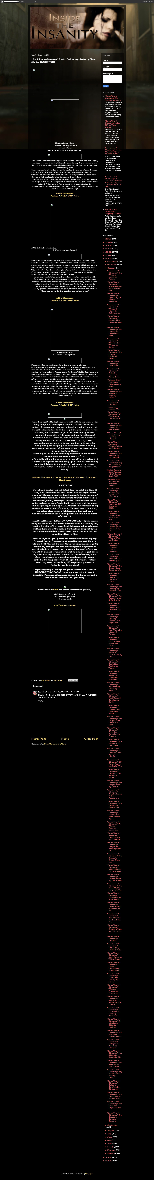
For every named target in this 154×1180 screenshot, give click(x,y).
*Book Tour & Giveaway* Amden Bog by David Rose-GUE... (113, 493)
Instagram (69, 477)
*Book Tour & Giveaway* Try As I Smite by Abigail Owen (114, 464)
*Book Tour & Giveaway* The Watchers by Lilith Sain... (114, 742)
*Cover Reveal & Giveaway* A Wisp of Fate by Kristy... (114, 537)
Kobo (76, 196)
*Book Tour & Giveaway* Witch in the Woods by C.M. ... (113, 343)
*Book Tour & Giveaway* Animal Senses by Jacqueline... (113, 373)
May (109, 1140)
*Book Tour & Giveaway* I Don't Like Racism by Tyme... (113, 664)
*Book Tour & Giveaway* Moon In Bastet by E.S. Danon (114, 1000)
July (109, 1134)
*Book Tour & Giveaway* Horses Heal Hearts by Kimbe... (113, 709)
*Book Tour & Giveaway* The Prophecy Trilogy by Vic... (114, 1033)
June (110, 1137)
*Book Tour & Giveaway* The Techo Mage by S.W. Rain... (114, 1095)
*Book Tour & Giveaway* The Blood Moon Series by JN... (114, 567)
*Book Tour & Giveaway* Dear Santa (113, 363)
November (112, 265)
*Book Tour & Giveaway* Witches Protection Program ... (113, 989)
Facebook (47, 477)
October (111, 268)
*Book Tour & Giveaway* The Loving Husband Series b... (114, 354)
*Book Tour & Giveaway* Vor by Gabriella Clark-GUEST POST (113, 151)
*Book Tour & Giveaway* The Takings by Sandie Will (114, 804)
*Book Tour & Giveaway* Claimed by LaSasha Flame (113, 577)
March (110, 1147)
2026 (108, 239)
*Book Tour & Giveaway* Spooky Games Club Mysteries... (113, 618)
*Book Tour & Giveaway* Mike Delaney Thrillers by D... (114, 868)
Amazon (54, 196)
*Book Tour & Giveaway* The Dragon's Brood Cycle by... (114, 858)
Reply (40, 700)
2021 (108, 255)
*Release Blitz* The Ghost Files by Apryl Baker (114, 383)
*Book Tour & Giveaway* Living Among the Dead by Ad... (114, 906)
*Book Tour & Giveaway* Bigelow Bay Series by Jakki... (113, 687)
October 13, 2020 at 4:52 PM (64, 692)
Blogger (88, 1174)
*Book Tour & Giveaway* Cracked (113, 938)
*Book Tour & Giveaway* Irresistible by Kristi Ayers (114, 896)
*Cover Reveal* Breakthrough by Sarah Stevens (114, 436)
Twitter (58, 477)
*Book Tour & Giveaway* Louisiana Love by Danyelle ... (113, 547)
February (111, 1150)
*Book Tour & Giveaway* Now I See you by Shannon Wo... (114, 286)
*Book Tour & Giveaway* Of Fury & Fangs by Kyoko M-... (114, 763)
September (112, 1125)
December (112, 261)
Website (36, 477)
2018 (108, 1161)
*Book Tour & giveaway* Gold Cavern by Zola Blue (113, 836)
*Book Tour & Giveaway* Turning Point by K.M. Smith (114, 877)
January (111, 1153)
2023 (108, 249)
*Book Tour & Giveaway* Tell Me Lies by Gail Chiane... (114, 1063)
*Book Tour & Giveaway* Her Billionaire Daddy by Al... (114, 1054)
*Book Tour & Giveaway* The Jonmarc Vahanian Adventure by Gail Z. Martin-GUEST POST (113, 182)
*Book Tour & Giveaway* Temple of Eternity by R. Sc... (114, 846)
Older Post (91, 738)
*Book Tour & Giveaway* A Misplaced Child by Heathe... (113, 1023)
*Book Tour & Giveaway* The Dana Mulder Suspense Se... (114, 887)
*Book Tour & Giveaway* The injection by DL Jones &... (114, 454)
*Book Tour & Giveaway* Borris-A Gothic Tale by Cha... (114, 652)
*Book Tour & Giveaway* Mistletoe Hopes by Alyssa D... (113, 675)
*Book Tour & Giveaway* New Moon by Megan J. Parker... (114, 630)
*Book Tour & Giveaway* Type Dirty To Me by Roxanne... (114, 297)
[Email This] (69, 680)
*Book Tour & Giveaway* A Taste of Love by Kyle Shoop (114, 753)
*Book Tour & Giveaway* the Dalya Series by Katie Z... (114, 783)
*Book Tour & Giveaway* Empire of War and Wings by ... (114, 929)
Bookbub (80, 477)
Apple (63, 196)
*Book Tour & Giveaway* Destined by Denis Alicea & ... (114, 320)
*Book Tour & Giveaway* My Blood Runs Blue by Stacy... (114, 1074)
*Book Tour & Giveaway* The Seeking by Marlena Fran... (114, 588)
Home (65, 738)
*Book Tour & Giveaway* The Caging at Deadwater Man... (114, 331)
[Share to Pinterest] (77, 680)
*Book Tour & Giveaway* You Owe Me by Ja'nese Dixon (113, 641)
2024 (108, 245)
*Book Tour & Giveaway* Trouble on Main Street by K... (113, 814)
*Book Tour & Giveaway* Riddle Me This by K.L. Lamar (113, 978)
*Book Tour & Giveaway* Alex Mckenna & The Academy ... (114, 794)
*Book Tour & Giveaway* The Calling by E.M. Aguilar (114, 426)
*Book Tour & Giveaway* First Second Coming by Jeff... (113, 698)
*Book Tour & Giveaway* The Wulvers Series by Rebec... (114, 275)
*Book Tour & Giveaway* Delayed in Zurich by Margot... (113, 1044)
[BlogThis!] (71, 680)
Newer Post (38, 738)
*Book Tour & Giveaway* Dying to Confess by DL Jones (113, 1085)
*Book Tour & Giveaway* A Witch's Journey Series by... (113, 826)
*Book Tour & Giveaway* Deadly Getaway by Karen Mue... (113, 966)
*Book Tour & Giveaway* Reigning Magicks (113, 212)
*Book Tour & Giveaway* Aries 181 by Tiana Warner (112, 124)
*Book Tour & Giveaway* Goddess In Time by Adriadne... (113, 1012)
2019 (108, 1157)
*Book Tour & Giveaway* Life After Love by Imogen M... (113, 405)
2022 (108, 252)
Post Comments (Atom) (55, 744)
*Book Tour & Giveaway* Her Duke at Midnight (113, 98)
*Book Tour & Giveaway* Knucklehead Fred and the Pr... (113, 918)
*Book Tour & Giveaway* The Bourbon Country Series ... (114, 1117)
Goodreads (65, 480)
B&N (70, 196)
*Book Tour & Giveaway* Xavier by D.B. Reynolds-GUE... (114, 504)
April (109, 1143)
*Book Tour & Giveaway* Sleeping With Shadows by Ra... (114, 527)
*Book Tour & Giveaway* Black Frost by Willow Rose (114, 956)
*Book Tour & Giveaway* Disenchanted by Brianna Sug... (114, 515)
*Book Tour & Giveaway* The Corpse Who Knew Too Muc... (114, 721)
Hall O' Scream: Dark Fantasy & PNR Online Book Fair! (114, 473)
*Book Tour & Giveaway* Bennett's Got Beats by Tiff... (114, 558)
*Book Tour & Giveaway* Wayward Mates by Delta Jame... (113, 309)
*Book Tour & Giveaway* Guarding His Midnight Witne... (114, 773)
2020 (109, 259)
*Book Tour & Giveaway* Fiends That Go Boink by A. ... (113, 607)
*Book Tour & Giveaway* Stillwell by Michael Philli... (114, 947)
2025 (108, 242)
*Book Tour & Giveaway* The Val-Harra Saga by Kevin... (114, 393)
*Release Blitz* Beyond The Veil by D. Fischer (114, 482)
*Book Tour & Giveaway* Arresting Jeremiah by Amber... (113, 732)
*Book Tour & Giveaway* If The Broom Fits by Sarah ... (114, 416)
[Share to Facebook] (75, 680)
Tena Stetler (43, 692)
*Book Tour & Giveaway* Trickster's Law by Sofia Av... (114, 445)
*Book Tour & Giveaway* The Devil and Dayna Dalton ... (114, 1106)
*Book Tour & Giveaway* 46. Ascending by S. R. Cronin (114, 597)
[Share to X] (73, 680)
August (111, 1130)
